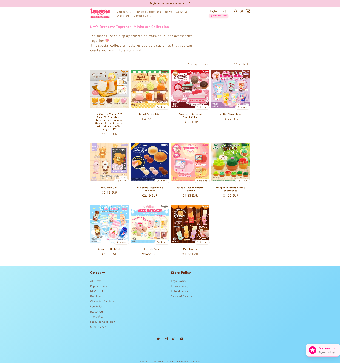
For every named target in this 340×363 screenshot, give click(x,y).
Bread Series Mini (149, 114)
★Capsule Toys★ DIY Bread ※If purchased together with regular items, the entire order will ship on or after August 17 (109, 122)
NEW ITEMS (97, 291)
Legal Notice (179, 282)
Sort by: (193, 64)
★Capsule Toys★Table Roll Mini (150, 189)
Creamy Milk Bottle (109, 249)
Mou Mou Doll (109, 187)
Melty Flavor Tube (230, 114)
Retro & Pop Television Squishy (190, 189)
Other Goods (98, 326)
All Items (95, 282)
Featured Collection (102, 321)
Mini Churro (190, 249)
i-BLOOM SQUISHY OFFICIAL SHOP (164, 361)
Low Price (96, 306)
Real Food (96, 296)
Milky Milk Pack (150, 249)
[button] (124, 12)
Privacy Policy (179, 286)
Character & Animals (103, 301)
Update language (219, 15)
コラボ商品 (96, 316)
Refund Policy (179, 291)
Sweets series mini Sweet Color (190, 116)
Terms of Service (181, 296)
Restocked (96, 311)
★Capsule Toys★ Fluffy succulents (230, 189)
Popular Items (98, 286)
